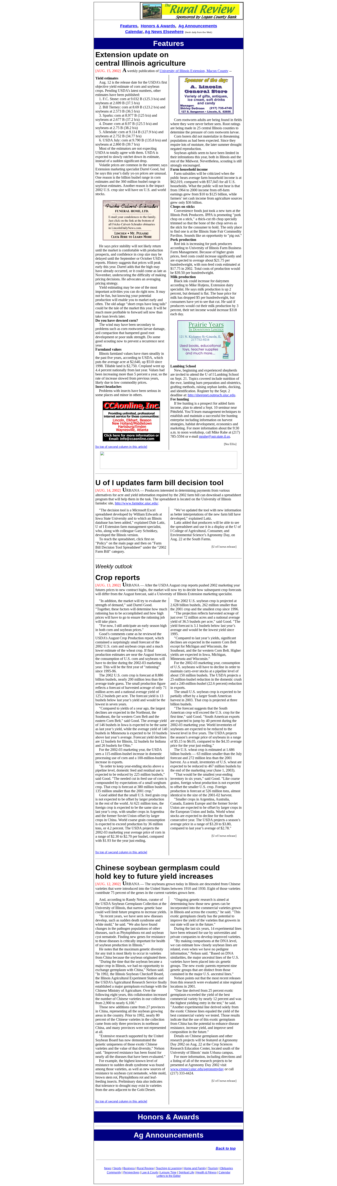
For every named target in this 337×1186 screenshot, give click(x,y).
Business (129, 1168)
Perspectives (131, 1172)
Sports (117, 1168)
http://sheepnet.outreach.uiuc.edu (211, 395)
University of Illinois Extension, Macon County (194, 71)
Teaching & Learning (169, 1168)
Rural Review (145, 1168)
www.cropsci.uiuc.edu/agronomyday (197, 1069)
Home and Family (195, 1168)
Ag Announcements (197, 26)
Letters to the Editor (169, 1176)
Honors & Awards (158, 26)
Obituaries (226, 1168)
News (107, 1168)
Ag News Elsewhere (164, 31)
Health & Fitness (206, 1172)
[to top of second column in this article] (121, 446)
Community (114, 1172)
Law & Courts (149, 1172)
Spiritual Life (186, 1172)
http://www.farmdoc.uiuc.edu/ (136, 503)
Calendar (134, 31)
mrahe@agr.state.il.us (214, 436)
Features (128, 26)
